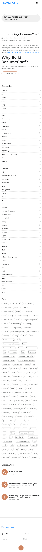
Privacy (21, 221)
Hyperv (29, 372)
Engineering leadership (26, 356)
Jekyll (14, 380)
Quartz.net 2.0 (20, 421)
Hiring (21, 172)
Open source (21, 204)
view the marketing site (15, 52)
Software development (21, 257)
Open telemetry (28, 405)
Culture (21, 129)
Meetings (18, 392)
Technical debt (7, 441)
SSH (10, 437)
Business (21, 112)
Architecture (7, 307)
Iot (35, 376)
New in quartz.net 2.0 (16, 401)
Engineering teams (9, 360)
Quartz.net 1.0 (7, 421)
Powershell (21, 218)
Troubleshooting (21, 275)
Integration (27, 376)
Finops (27, 364)
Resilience (25, 425)
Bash (4, 315)
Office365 (35, 401)
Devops (21, 137)
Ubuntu (5, 449)
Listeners (34, 384)
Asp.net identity (8, 311)
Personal (21, 207)
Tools (21, 271)
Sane (21, 243)
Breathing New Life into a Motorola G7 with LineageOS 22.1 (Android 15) (23, 484)
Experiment (6, 364)
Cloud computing (15, 324)
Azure (21, 101)
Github (5, 368)
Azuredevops (27, 311)
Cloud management (21, 119)
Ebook (23, 352)
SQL (4, 437)
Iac (36, 372)
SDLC (4, 433)
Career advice (7, 320)
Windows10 (16, 457)
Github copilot (15, 368)
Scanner (21, 246)
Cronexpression (32, 332)
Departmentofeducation (11, 344)
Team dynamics (33, 437)
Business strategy (22, 315)
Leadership (21, 183)
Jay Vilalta (6, 38)
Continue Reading (10, 73)
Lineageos (16, 384)
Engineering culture (9, 356)
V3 (17, 449)
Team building (19, 437)
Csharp (16, 336)
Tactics (21, 260)
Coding (21, 122)
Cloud (21, 115)
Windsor (26, 457)
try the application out (32, 52)
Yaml (21, 292)
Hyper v (20, 372)
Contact (4, 539)
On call (5, 405)
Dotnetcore (21, 147)
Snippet (21, 253)
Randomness (32, 421)
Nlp (27, 401)
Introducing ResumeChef (20, 34)
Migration (21, 193)
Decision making (8, 340)
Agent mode (16, 303)
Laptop (27, 380)
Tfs (34, 441)
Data (31, 336)
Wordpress (35, 457)
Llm (12, 388)
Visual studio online (21, 282)
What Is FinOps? (15, 472)
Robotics (17, 429)
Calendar (35, 315)
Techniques (21, 264)
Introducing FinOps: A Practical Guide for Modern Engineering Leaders (24, 496)
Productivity (26, 413)
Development (21, 133)
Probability (15, 413)
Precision (6, 413)
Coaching (28, 324)
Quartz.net (21, 229)
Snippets (12, 433)
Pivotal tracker (21, 214)
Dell (18, 340)
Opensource (7, 409)
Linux (21, 186)
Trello (12, 445)
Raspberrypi (21, 232)
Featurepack (18, 364)
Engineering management (21, 154)
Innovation (21, 179)
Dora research (21, 144)
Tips (21, 268)
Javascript (6, 380)
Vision (21, 278)
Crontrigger (6, 336)
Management (21, 190)
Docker (21, 140)
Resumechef (13, 40)
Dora (4, 352)
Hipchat (5, 372)
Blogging (21, 108)
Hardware (21, 168)
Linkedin (25, 539)
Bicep (21, 105)
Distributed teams (8, 348)
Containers (21, 126)
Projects (21, 225)
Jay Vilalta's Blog (10, 3)
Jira (20, 380)
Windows (21, 289)
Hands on (33, 368)
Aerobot (21, 91)
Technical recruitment (23, 441)
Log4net (20, 388)
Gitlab (25, 368)
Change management (30, 320)
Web (21, 285)
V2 (12, 449)
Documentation (31, 348)
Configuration (16, 328)
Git (21, 165)
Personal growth (19, 409)
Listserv (5, 388)
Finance (21, 158)
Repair (21, 236)
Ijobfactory (6, 376)
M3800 (28, 388)
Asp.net (21, 98)
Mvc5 (33, 396)
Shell (21, 250)
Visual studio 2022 (25, 453)
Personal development (21, 211)
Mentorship (28, 392)
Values (23, 449)
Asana (16, 307)
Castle (17, 320)
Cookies (5, 332)
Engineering (21, 151)
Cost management (17, 332)
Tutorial (34, 445)
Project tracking (8, 417)
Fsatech (21, 161)
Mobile (21, 197)
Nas (21, 200)
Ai (21, 94)
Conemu (5, 328)
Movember (24, 396)
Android (30, 303)
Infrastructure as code (21, 176)
